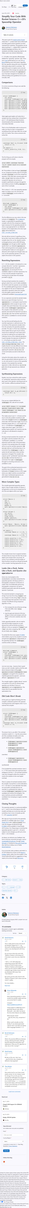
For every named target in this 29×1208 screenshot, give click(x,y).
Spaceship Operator (7, 890)
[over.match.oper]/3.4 (20, 294)
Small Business (7, 1191)
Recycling (2, 1207)
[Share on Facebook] (3, 898)
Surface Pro (2, 1172)
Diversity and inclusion (19, 1198)
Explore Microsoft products (8, 1176)
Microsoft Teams (16, 1190)
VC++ (15, 890)
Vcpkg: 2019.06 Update (9, 1117)
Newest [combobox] (20, 933)
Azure (12, 1191)
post (6, 60)
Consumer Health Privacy (6, 1203)
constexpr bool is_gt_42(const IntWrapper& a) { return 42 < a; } (15, 392)
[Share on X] (7, 898)
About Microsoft (14, 1197)
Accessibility (3, 1200)
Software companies (21, 1195)
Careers (8, 1197)
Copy (24, 92)
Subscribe (6, 1150)
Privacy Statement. (13, 1146)
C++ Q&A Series (7, 879)
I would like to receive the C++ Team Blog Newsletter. (13, 1145)
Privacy (26, 1203)
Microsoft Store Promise (23, 1179)
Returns (25, 1178)
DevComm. (20, 858)
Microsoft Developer (18, 1191)
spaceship (9, 815)
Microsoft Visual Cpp (21, 843)
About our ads (8, 1207)
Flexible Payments (4, 1181)
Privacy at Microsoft (4, 1198)
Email (4, 1131)
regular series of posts (19, 40)
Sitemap (14, 1203)
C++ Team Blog (12, 7)
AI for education (25, 1186)
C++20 (18, 887)
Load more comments (14, 1091)
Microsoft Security (10, 1188)
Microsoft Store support (17, 1178)
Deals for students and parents (13, 1186)
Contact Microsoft (20, 1203)
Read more (7, 985)
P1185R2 (22, 635)
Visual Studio (3, 1197)
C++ (4, 887)
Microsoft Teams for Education (12, 1183)
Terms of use (11, 1205)
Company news (22, 1197)
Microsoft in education (14, 1181)
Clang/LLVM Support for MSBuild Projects (12, 1105)
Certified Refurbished (12, 1179)
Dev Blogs (4, 7)
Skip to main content (5, 1)
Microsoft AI (3, 1188)
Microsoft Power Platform (6, 1190)
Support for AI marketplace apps (10, 1193)
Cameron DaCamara (11, 27)
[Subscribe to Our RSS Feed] (4, 1162)
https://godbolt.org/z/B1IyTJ (14, 1004)
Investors (12, 1198)
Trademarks (16, 1205)
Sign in (25, 5)
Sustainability (9, 1200)
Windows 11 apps (19, 1176)
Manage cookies (4, 1205)
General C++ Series (17, 879)
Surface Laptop (9, 1172)
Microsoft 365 (25, 1188)
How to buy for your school (11, 1184)
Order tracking (3, 1179)
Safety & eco (23, 1205)
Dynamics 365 (18, 1188)
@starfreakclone (6, 847)
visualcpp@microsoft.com (9, 841)
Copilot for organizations (13, 1174)
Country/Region (7, 1138)
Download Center (7, 1178)
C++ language (10, 887)
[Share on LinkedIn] (11, 898)
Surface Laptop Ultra (18, 1172)
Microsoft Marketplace (11, 1195)
